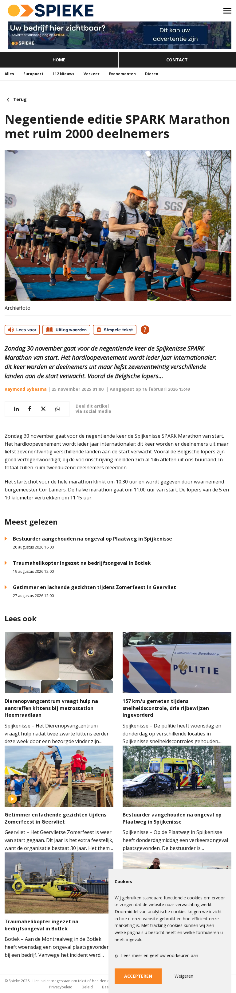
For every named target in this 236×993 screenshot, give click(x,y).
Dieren (151, 73)
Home (59, 60)
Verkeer (92, 73)
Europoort (33, 73)
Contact (177, 60)
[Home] (59, 10)
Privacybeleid (61, 987)
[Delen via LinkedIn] (16, 409)
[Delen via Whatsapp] (58, 409)
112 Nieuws (63, 73)
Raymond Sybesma (26, 389)
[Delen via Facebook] (29, 409)
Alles (9, 73)
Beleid (87, 987)
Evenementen (122, 73)
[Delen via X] (43, 409)
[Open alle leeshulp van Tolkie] (145, 329)
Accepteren (138, 976)
